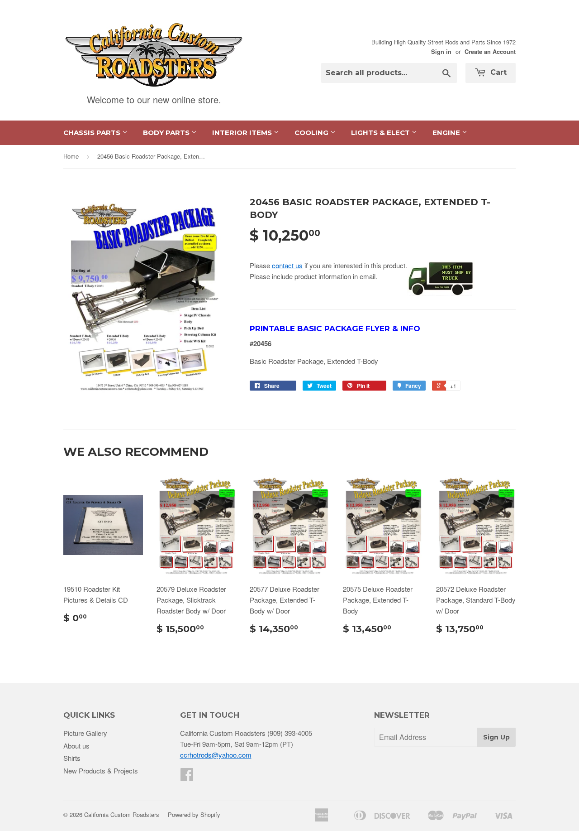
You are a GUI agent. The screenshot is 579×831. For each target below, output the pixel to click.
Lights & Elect (381, 132)
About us (76, 745)
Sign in (441, 52)
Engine (447, 132)
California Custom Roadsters (121, 814)
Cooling (312, 132)
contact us (287, 265)
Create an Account (490, 52)
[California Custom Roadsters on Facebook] (187, 777)
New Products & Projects (100, 770)
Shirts (72, 758)
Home (71, 156)
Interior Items (243, 132)
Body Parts (167, 132)
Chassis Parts (92, 132)
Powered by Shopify (194, 814)
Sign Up (496, 737)
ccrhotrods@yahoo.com (216, 754)
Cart (497, 72)
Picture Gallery (85, 733)
